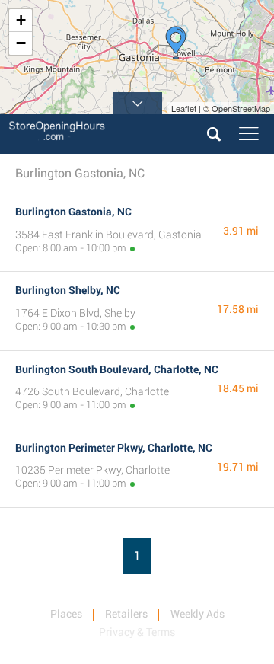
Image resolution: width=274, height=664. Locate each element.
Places (66, 614)
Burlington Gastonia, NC (73, 212)
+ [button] (21, 20)
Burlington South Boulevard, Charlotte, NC (116, 369)
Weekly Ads (197, 614)
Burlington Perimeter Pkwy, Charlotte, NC (113, 448)
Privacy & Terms (137, 632)
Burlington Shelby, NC (67, 290)
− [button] (21, 43)
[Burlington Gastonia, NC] (175, 42)
